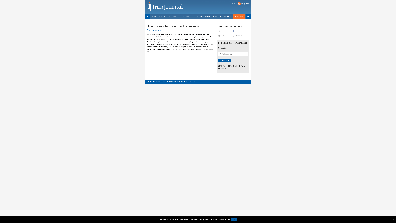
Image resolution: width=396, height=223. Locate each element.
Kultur (199, 17)
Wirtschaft (187, 17)
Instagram (223, 68)
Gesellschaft (173, 17)
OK (234, 220)
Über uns (158, 81)
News (154, 17)
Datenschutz (188, 81)
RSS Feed (223, 66)
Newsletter (173, 81)
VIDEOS (207, 17)
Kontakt (196, 81)
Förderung (239, 17)
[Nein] (393, 220)
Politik (162, 17)
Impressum (180, 81)
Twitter (243, 66)
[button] (224, 31)
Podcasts (217, 17)
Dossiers (227, 17)
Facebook (233, 66)
